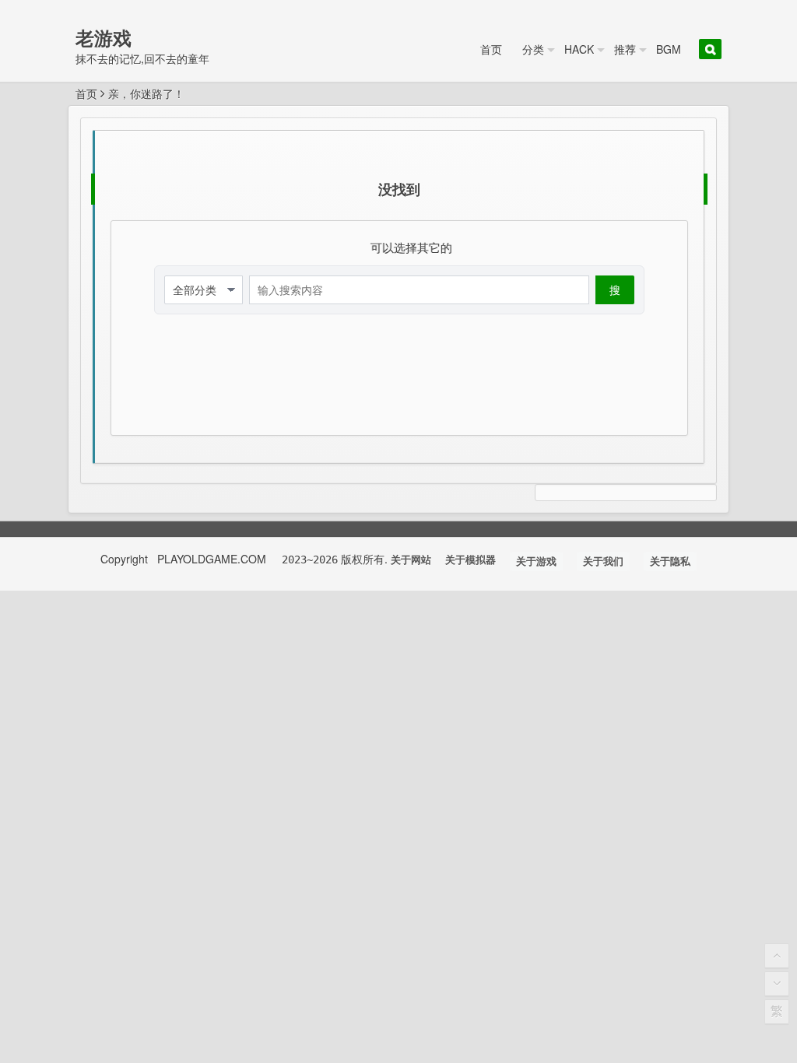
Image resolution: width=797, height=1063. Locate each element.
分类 (533, 49)
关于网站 (411, 560)
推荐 (625, 49)
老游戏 (103, 37)
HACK (579, 49)
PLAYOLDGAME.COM (213, 559)
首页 (491, 49)
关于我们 (603, 561)
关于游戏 (536, 561)
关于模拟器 (470, 560)
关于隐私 (670, 561)
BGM (668, 49)
